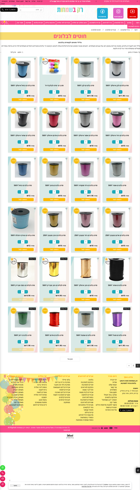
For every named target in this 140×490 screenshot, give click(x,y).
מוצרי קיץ (20, 22)
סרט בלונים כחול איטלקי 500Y (23, 85)
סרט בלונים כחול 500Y (23, 185)
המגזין (3, 4)
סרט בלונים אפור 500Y (117, 185)
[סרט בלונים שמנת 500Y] (86, 331)
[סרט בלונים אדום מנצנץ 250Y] (117, 231)
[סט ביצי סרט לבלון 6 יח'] (54, 74)
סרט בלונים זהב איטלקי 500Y (85, 285)
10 (61, 96)
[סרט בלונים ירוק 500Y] (23, 331)
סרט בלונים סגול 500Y (117, 335)
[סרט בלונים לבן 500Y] (86, 81)
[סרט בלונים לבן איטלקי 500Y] (117, 81)
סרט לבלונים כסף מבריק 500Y (23, 285)
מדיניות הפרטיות (86, 486)
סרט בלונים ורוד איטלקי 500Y (117, 135)
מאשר (15, 485)
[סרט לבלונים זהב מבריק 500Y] (54, 280)
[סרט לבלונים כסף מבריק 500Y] (23, 280)
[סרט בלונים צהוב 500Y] (54, 181)
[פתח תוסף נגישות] (138, 470)
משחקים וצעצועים (15, 376)
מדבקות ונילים (50, 22)
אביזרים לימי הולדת (63, 22)
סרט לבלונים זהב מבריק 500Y (54, 285)
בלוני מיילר (66, 380)
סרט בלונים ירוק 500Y (22, 335)
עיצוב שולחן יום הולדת (79, 22)
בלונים (129, 22)
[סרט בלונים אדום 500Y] (54, 331)
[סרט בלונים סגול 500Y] (117, 331)
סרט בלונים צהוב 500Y (54, 185)
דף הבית (39, 1)
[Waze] (3, 485)
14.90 (59, 295)
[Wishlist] (2, 22)
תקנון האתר (20, 1)
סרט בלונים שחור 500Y (117, 285)
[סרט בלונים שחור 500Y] (117, 280)
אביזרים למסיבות (94, 22)
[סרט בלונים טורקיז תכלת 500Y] (23, 233)
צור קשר (27, 1)
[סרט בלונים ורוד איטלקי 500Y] (117, 131)
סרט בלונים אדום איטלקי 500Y (54, 135)
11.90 (122, 96)
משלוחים (12, 1)
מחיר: (127, 96)
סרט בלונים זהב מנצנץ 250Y (54, 235)
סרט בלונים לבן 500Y (85, 85)
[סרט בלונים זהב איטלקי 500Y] (86, 278)
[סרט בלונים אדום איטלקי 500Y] (54, 131)
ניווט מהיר (112, 376)
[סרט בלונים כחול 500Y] (23, 181)
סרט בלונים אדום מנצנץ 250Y (117, 235)
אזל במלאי (64, 259)
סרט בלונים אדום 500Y (54, 335)
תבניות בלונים (38, 22)
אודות (33, 1)
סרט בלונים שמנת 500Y (85, 335)
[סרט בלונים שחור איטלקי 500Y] (23, 131)
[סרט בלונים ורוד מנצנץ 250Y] (86, 231)
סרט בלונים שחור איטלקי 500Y (23, 135)
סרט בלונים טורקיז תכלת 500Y (23, 235)
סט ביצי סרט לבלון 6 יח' (54, 85)
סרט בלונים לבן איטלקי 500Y (117, 85)
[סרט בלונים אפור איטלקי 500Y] (86, 131)
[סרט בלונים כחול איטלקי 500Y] (23, 81)
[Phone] (3, 473)
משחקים (28, 22)
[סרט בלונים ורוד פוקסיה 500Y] (86, 181)
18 (29, 96)
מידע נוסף (128, 377)
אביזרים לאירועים (85, 376)
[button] (117, 99)
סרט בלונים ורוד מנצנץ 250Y (85, 235)
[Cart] (6, 22)
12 (29, 195)
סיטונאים (5, 1)
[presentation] (96, 1)
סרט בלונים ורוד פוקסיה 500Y (85, 185)
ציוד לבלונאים (118, 22)
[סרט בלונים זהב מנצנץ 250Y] (54, 231)
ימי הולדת (42, 376)
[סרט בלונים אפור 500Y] (117, 181)
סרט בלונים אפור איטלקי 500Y (86, 135)
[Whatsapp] (3, 468)
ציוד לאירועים (107, 22)
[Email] (3, 479)
